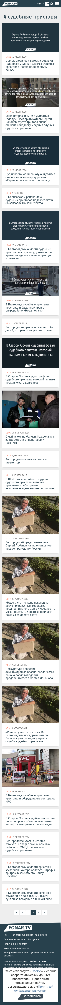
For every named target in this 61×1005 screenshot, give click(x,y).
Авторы (21, 939)
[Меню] (57, 4)
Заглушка (33, 939)
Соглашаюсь (32, 996)
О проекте (10, 939)
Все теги (16, 935)
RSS (6, 935)
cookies (32, 961)
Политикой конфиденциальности (33, 989)
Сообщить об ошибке (34, 935)
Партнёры (10, 944)
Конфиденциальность (16, 948)
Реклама (22, 944)
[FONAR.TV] (10, 3)
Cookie (36, 971)
